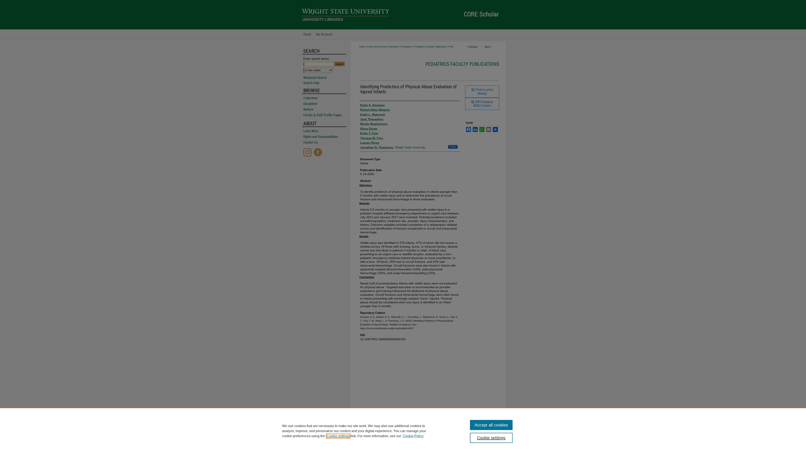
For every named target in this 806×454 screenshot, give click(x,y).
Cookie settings (338, 436)
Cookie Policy (413, 436)
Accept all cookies (491, 425)
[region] (403, 431)
